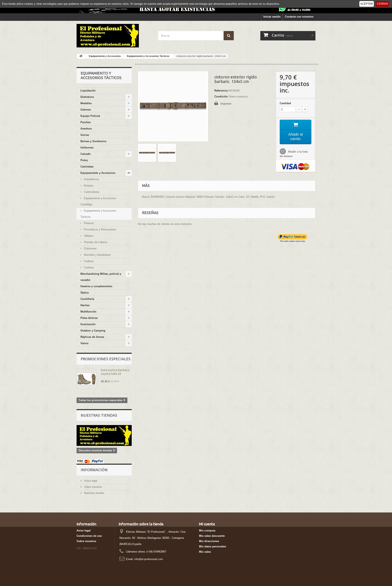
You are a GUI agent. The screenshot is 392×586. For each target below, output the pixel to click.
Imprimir (226, 103)
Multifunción (88, 311)
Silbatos (88, 235)
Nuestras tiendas (99, 415)
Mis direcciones (209, 541)
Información (94, 469)
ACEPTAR (366, 3)
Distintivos (87, 96)
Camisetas (87, 166)
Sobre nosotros (92, 486)
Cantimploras (91, 191)
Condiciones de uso (89, 535)
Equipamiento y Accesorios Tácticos (98, 213)
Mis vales (205, 551)
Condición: (221, 96)
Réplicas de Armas (92, 336)
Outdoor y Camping (92, 330)
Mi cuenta (207, 524)
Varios (84, 343)
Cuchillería (87, 298)
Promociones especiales (105, 358)
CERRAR (382, 3)
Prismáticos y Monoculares (99, 229)
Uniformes (87, 147)
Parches (85, 122)
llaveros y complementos (96, 286)
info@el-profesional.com (148, 559)
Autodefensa (91, 179)
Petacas (88, 223)
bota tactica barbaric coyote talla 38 (115, 371)
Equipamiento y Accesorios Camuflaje (98, 201)
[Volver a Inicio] (81, 56)
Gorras (84, 134)
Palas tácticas (89, 317)
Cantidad (285, 103)
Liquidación (88, 90)
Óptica (84, 292)
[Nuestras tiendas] (104, 435)
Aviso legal (90, 480)
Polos (84, 160)
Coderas (88, 261)
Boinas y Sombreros (93, 141)
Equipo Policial (90, 115)
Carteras (88, 267)
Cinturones (90, 248)
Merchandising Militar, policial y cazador (100, 276)
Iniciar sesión (272, 16)
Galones (85, 109)
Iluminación (88, 324)
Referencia (221, 90)
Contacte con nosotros (299, 16)
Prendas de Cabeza (95, 242)
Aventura (86, 128)
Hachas (85, 305)
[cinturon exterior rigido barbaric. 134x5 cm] (147, 153)
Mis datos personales (212, 546)
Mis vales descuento (212, 535)
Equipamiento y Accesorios (97, 172)
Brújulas (88, 185)
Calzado (85, 153)
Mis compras (207, 530)
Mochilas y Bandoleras (97, 254)
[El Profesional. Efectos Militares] (114, 35)
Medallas (86, 103)
